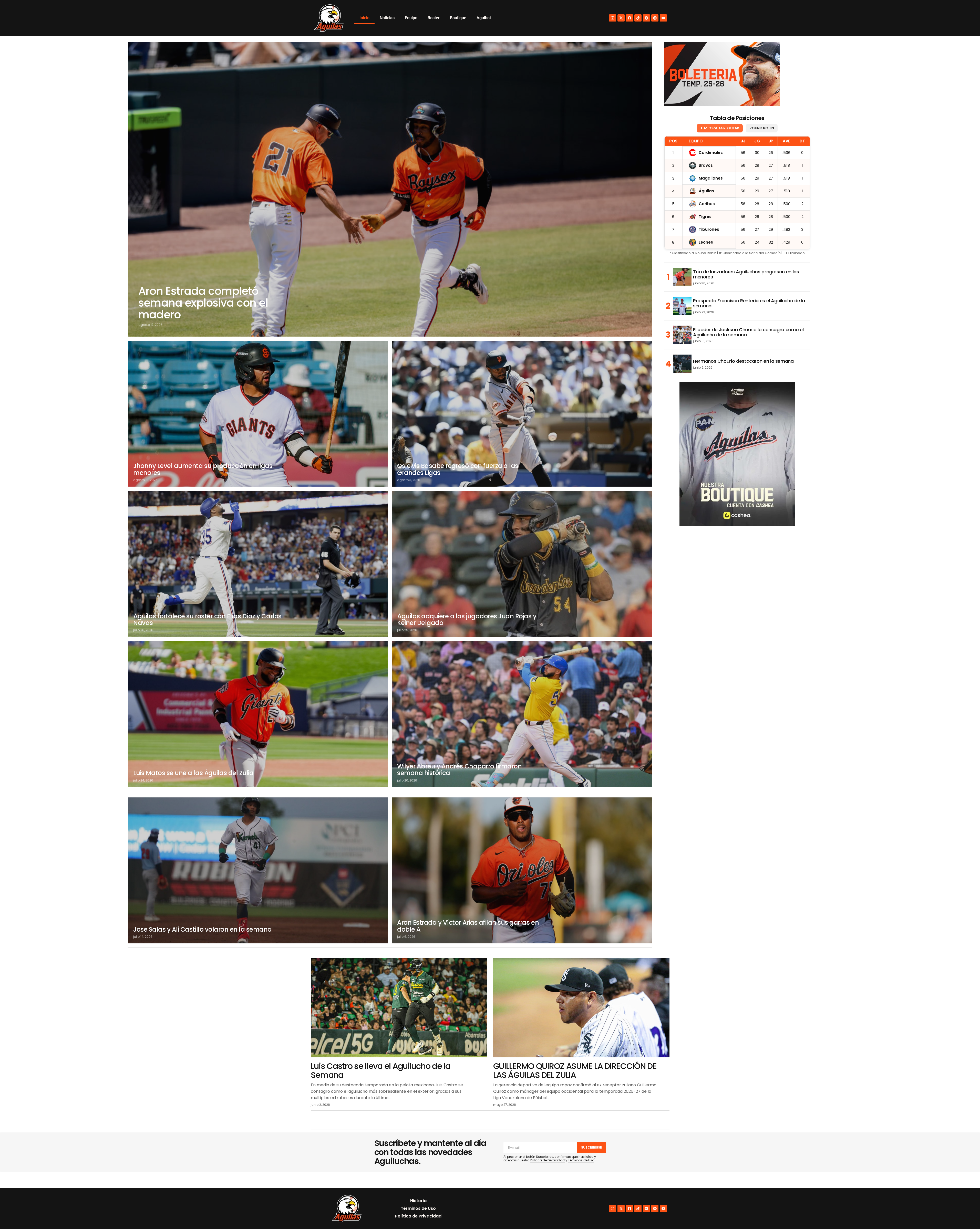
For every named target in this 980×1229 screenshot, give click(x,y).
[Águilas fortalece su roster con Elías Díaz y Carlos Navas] (258, 564)
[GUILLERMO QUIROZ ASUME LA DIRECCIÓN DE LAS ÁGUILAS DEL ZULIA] (581, 1007)
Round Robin (761, 128)
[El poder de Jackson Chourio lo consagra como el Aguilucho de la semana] (682, 335)
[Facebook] (629, 18)
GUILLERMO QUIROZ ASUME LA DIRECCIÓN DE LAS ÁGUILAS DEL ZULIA (575, 1070)
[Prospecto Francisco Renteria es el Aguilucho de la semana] (682, 306)
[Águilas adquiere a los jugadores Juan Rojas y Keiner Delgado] (522, 564)
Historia (418, 1201)
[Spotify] (654, 18)
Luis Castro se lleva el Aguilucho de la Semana (380, 1070)
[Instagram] (612, 18)
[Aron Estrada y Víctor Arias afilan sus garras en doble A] (522, 870)
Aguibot (484, 17)
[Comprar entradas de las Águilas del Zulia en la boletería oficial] (722, 74)
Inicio (364, 17)
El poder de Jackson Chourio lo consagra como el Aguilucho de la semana (748, 332)
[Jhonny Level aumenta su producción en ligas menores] (258, 414)
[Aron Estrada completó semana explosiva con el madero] (390, 189)
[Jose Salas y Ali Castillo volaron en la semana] (258, 870)
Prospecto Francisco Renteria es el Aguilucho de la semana (749, 303)
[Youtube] (663, 18)
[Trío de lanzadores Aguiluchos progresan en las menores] (682, 277)
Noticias (387, 17)
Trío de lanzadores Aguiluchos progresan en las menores (746, 274)
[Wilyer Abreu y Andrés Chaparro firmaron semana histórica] (522, 714)
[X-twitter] (621, 18)
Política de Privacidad (547, 1160)
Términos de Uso (581, 1160)
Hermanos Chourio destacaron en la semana (743, 361)
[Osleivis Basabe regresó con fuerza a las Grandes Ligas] (522, 414)
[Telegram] (646, 18)
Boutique (458, 17)
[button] (965, 1214)
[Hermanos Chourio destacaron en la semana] (682, 364)
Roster (434, 17)
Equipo (411, 17)
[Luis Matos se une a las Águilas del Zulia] (258, 714)
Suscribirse (591, 1147)
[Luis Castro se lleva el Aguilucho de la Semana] (399, 1007)
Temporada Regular (719, 128)
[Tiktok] (638, 18)
